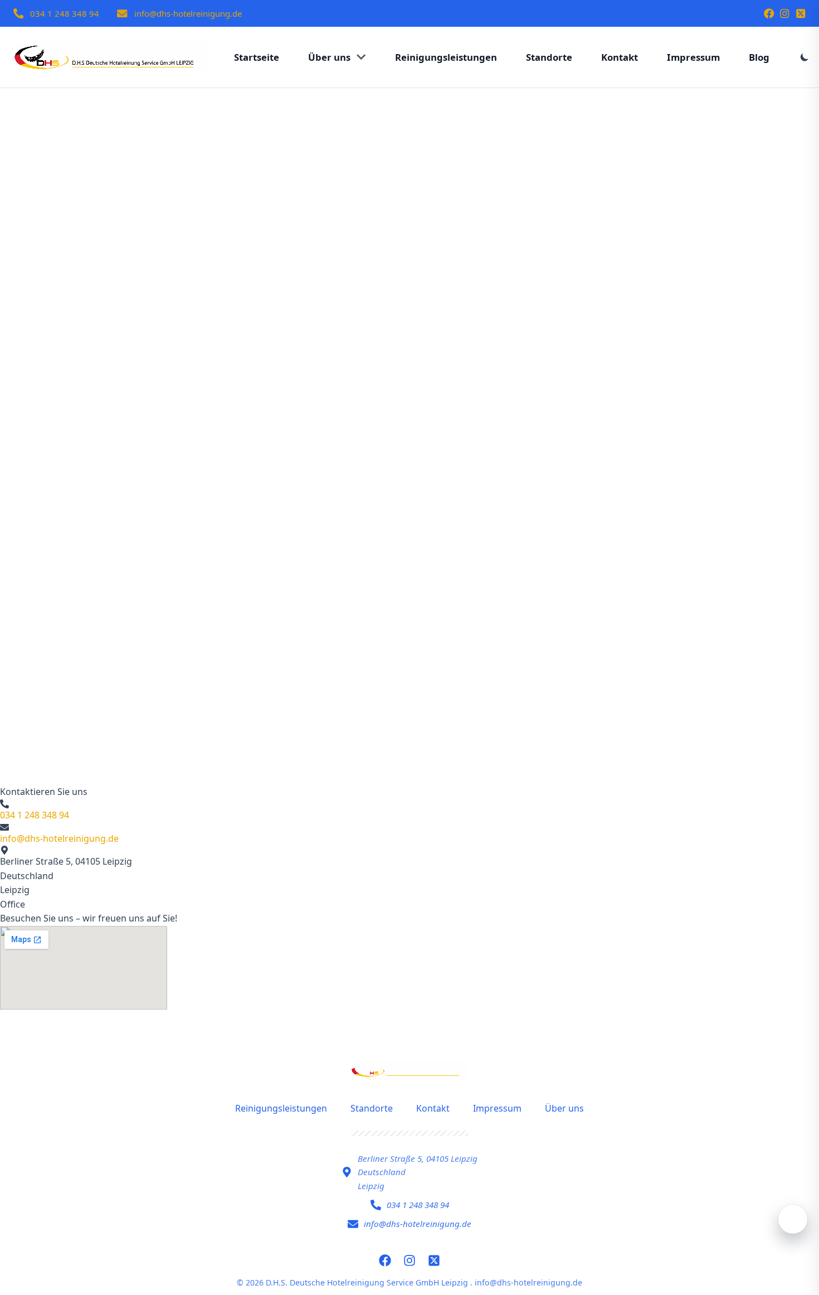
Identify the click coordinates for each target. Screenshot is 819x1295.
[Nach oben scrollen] (792, 1219)
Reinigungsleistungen (281, 1108)
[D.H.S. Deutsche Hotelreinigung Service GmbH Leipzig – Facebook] (769, 13)
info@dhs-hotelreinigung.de (188, 13)
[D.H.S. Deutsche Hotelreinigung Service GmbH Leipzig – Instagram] (784, 13)
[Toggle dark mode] (804, 56)
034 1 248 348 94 (64, 13)
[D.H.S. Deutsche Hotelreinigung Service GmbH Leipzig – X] (801, 13)
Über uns (564, 1108)
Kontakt (433, 1108)
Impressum (497, 1108)
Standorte (371, 1108)
